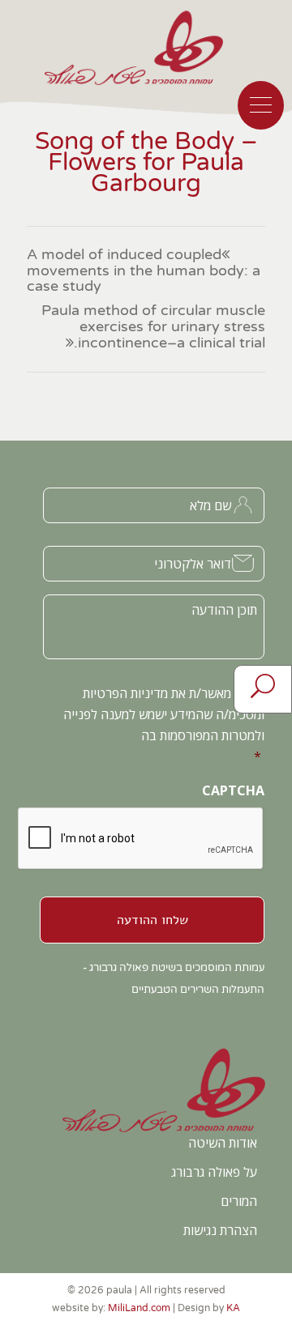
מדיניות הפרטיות (125, 693)
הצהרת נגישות (220, 1230)
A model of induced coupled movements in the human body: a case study (143, 271)
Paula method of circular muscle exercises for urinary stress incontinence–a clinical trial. (153, 327)
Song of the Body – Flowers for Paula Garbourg (146, 162)
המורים (239, 1201)
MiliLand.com (139, 1308)
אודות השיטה (222, 1143)
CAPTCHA (233, 790)
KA (233, 1308)
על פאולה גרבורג (214, 1172)
